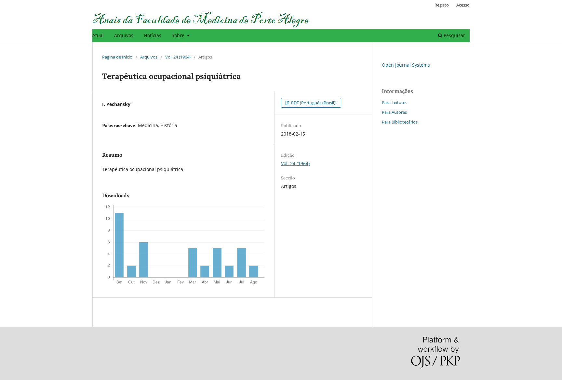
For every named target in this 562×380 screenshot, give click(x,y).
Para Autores (394, 112)
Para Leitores (394, 102)
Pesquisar (453, 35)
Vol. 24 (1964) (178, 57)
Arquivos (123, 35)
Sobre (179, 35)
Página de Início (117, 57)
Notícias (152, 35)
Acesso (463, 5)
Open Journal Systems (406, 65)
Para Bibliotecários (400, 122)
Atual (98, 35)
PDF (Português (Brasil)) (313, 103)
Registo (442, 5)
